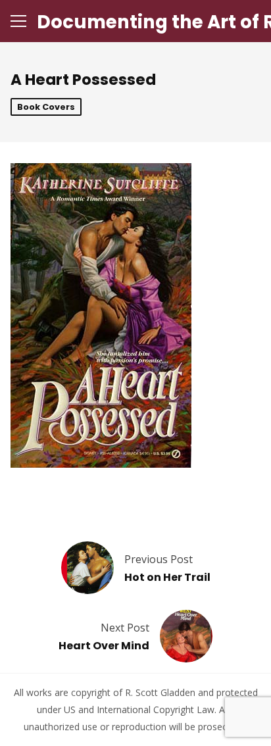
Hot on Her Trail (167, 577)
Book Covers (46, 106)
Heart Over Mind (104, 645)
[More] (18, 21)
